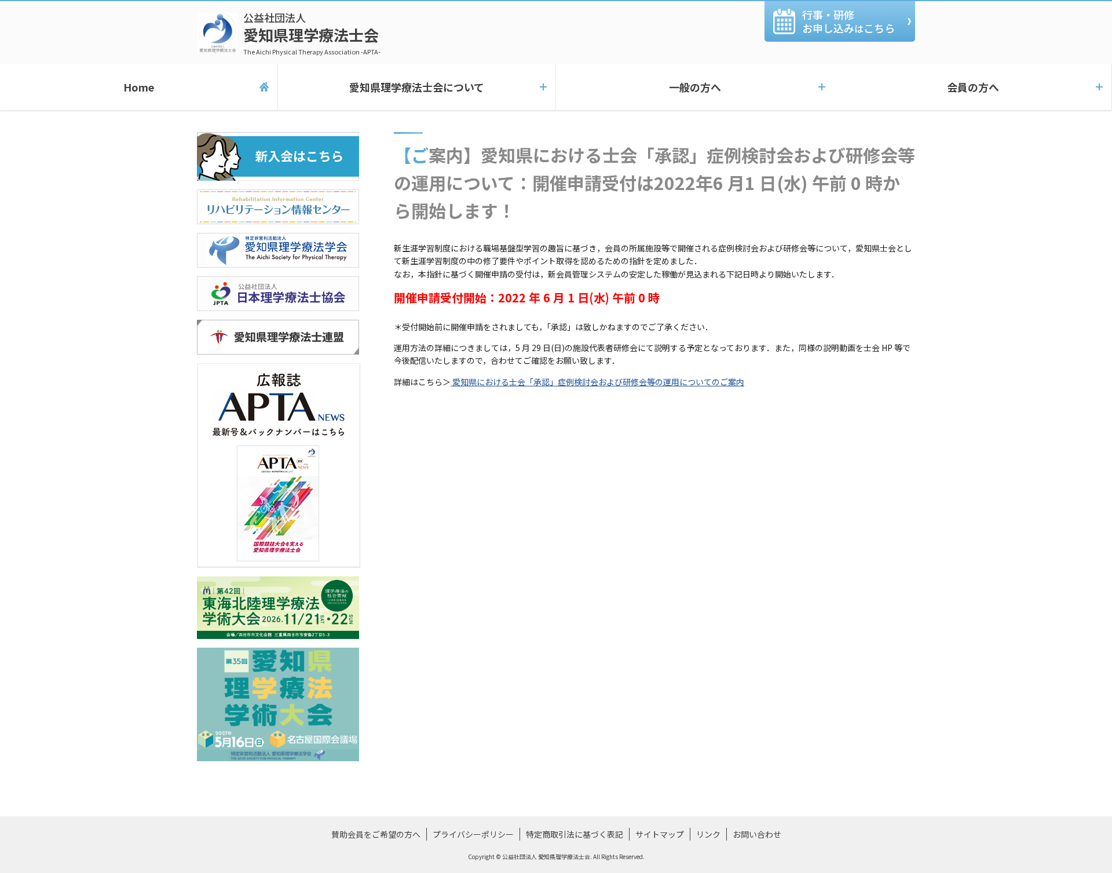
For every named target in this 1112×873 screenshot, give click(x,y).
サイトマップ (659, 834)
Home (138, 86)
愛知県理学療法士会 (312, 33)
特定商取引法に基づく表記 (574, 834)
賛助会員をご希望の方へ (375, 834)
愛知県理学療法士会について (416, 86)
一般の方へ (695, 86)
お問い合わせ (757, 834)
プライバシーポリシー (473, 834)
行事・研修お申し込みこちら (848, 21)
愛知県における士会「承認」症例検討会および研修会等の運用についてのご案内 (597, 382)
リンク (708, 834)
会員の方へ (973, 86)
